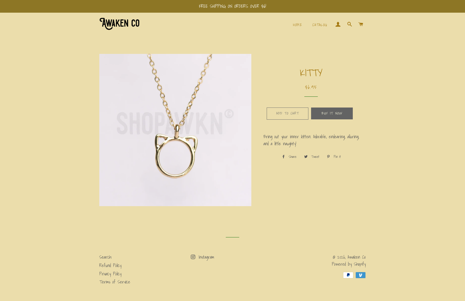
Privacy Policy (110, 273)
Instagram (205, 257)
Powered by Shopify (349, 264)
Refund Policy (110, 265)
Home (297, 25)
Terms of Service (114, 281)
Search (105, 257)
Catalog (319, 25)
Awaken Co (357, 257)
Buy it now (332, 113)
